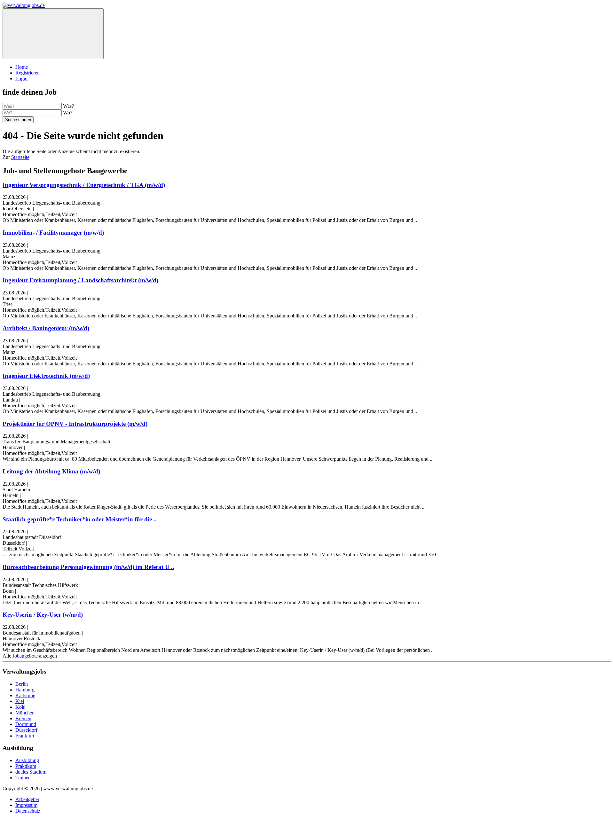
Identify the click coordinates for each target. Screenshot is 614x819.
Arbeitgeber (27, 799)
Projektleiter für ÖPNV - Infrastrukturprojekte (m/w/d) (75, 423)
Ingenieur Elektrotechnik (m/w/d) (46, 375)
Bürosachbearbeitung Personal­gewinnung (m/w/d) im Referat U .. (88, 567)
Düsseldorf (26, 730)
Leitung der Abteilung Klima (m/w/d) (51, 471)
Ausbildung (27, 760)
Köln (20, 707)
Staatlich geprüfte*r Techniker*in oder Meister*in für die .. (80, 519)
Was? (68, 106)
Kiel (19, 701)
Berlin (21, 684)
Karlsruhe (25, 695)
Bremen (23, 718)
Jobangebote (25, 656)
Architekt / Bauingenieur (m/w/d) (46, 328)
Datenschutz (27, 811)
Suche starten (18, 119)
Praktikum (25, 766)
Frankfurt (24, 735)
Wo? (67, 112)
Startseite (20, 157)
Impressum (26, 805)
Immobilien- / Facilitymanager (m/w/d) (53, 232)
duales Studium (30, 772)
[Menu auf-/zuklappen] (53, 33)
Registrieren (27, 72)
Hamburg (25, 689)
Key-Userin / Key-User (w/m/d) (43, 614)
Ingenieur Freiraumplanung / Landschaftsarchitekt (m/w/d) (80, 280)
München (25, 712)
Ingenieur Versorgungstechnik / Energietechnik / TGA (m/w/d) (84, 185)
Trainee (22, 777)
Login (21, 78)
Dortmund (25, 724)
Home (21, 67)
